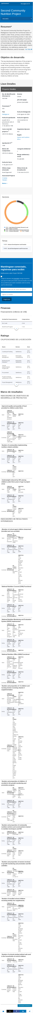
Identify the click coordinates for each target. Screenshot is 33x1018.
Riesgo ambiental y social (23, 155)
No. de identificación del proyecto (8, 95)
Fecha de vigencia (22, 117)
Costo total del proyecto (7, 130)
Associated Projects (8, 175)
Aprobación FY (7, 143)
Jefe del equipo (22, 100)
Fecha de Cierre (7, 162)
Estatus (19, 94)
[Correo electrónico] (3, 1011)
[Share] (16, 1011)
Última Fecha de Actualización (22, 169)
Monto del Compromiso (6, 150)
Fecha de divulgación (23, 112)
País (3, 112)
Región (19, 135)
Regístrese (7, 299)
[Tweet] (10, 1011)
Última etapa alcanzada (6, 169)
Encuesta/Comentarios (24, 1005)
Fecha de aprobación (8, 117)
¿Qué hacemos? (5, 3)
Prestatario (6, 106)
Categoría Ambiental (23, 149)
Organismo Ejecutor (23, 129)
